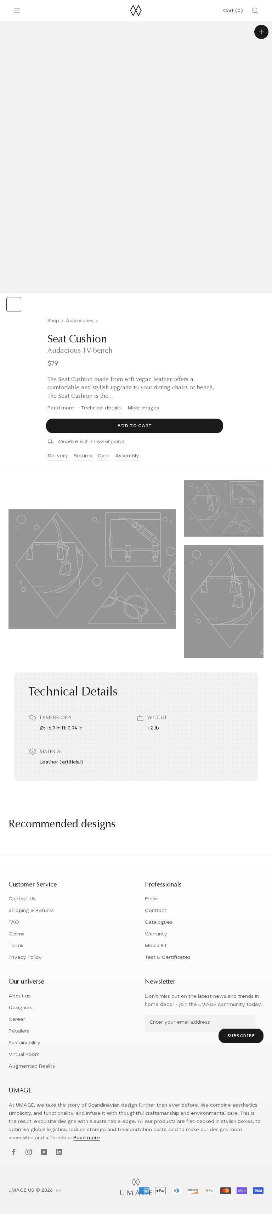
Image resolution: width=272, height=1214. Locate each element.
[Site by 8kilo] (59, 1191)
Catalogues (158, 922)
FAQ (13, 922)
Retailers (18, 1031)
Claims (16, 934)
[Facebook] (12, 1152)
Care (103, 455)
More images (143, 407)
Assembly (127, 455)
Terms (15, 945)
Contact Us (21, 898)
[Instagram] (28, 1152)
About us (19, 996)
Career (16, 1019)
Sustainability (24, 1042)
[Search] (255, 10)
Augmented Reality (32, 1066)
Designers (20, 1007)
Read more (60, 407)
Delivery (57, 455)
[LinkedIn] (58, 1152)
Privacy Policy (25, 957)
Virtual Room (24, 1054)
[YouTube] (43, 1152)
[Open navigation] (17, 10)
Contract (155, 910)
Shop (53, 321)
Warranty (156, 934)
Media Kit (156, 945)
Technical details (101, 407)
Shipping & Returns (31, 910)
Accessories (79, 321)
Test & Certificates (168, 957)
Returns (83, 455)
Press (151, 898)
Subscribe (241, 1036)
